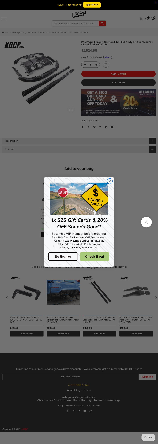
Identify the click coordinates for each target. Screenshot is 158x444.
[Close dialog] (109, 181)
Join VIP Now (91, 5)
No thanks (63, 256)
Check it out (94, 256)
